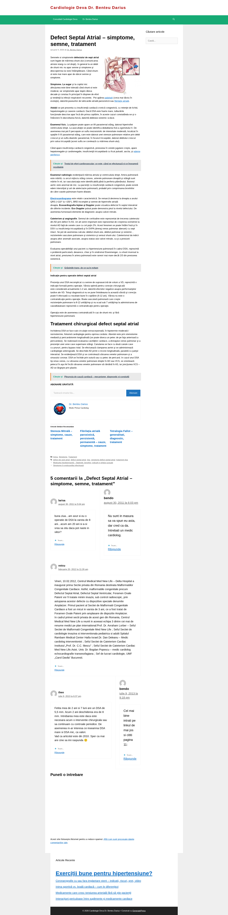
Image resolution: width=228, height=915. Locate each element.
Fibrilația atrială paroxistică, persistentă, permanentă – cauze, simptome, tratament (93, 438)
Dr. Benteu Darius (90, 19)
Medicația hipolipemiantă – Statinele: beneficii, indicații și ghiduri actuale (83, 463)
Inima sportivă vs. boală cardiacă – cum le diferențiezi (87, 886)
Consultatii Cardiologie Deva (65, 19)
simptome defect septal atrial (103, 460)
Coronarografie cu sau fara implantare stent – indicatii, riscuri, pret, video (98, 880)
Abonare (133, 393)
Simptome (63, 457)
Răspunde (59, 544)
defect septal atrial (78, 460)
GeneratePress (139, 911)
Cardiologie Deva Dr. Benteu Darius (88, 7)
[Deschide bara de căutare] (174, 19)
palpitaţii (109, 98)
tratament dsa (122, 460)
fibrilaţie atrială (121, 101)
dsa (88, 460)
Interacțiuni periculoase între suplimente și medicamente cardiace (94, 898)
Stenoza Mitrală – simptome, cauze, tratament (61, 435)
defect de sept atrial (61, 460)
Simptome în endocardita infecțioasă (68, 465)
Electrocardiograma (60, 198)
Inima (55, 457)
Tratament (72, 457)
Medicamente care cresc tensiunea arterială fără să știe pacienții (93, 892)
